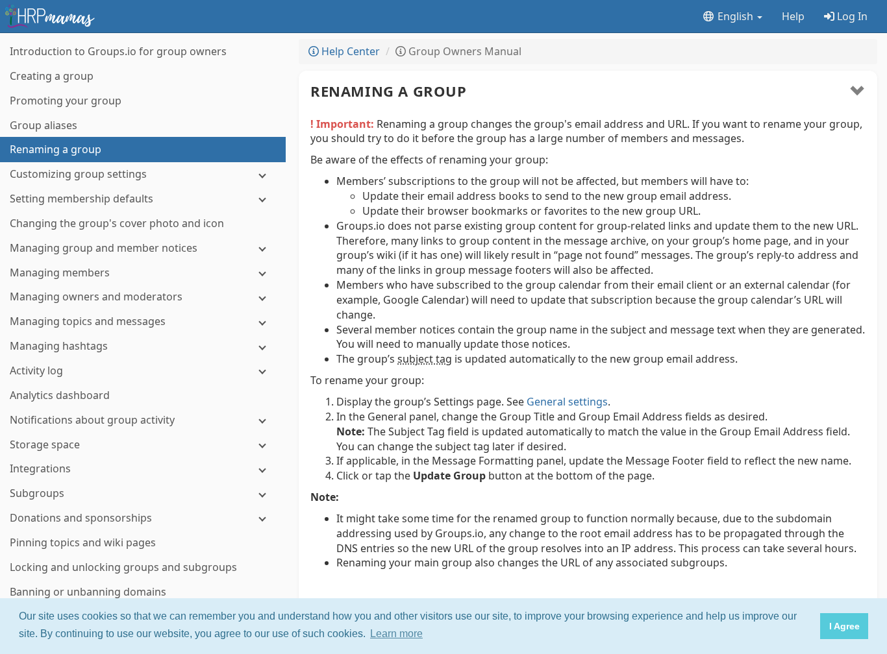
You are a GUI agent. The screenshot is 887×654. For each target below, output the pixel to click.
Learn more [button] (396, 633)
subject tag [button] (424, 359)
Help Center (349, 51)
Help (793, 16)
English (735, 16)
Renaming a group (388, 91)
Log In (851, 16)
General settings (567, 401)
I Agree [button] (844, 626)
